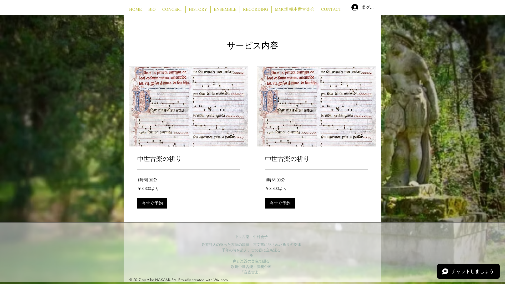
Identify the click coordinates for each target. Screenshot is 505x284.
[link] (188, 159)
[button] (152, 203)
